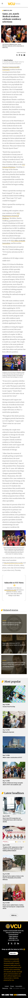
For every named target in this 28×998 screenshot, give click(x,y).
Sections (2, 3)
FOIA (11, 988)
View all (14, 915)
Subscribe (13, 953)
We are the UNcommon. (14, 995)
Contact (7, 986)
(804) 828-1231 (13, 938)
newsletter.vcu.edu (10, 590)
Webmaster (5, 988)
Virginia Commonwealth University (13, 930)
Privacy (12, 986)
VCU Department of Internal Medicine (11, 215)
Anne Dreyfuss (8, 60)
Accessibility (18, 986)
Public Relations (13, 936)
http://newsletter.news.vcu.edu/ (13, 563)
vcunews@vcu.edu (13, 940)
